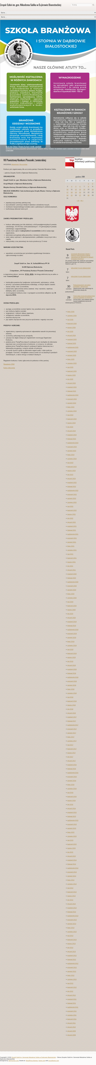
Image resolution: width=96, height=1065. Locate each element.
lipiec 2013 (70, 928)
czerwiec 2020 (72, 598)
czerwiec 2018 (72, 693)
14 (84, 189)
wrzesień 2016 (72, 777)
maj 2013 (70, 936)
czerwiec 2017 (72, 741)
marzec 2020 (71, 610)
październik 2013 (72, 916)
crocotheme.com (53, 1060)
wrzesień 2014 (72, 872)
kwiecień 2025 (72, 371)
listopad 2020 (71, 578)
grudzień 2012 (72, 955)
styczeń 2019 (71, 665)
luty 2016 (70, 804)
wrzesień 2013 (72, 920)
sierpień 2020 (71, 590)
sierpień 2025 (71, 355)
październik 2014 (72, 868)
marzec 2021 (71, 562)
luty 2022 (70, 518)
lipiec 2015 (70, 832)
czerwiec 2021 (72, 550)
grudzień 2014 (72, 860)
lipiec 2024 (70, 407)
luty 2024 (70, 427)
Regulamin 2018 (9, 364)
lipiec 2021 (70, 546)
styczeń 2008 (71, 1035)
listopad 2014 (71, 864)
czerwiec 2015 (72, 836)
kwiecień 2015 (72, 844)
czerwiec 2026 (72, 315)
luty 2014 (70, 900)
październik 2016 (72, 773)
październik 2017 (72, 725)
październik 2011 (72, 1007)
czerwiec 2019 (72, 645)
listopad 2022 (71, 486)
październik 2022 (72, 490)
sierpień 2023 (71, 451)
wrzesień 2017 (72, 729)
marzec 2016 (71, 800)
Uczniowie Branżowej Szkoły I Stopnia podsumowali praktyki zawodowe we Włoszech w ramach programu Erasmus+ (82, 256)
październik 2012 (72, 963)
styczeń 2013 (71, 951)
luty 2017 (70, 757)
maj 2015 (70, 840)
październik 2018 (72, 677)
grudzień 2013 (72, 908)
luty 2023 (70, 474)
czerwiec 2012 (72, 979)
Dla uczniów (23, 164)
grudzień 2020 (72, 574)
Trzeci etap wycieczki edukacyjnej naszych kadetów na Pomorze (84, 296)
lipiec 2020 (70, 594)
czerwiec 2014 (72, 884)
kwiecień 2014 (72, 892)
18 (71, 192)
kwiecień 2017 (72, 749)
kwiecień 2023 (72, 467)
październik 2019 (72, 629)
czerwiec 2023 (72, 459)
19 (76, 192)
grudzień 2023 (72, 435)
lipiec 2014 (70, 880)
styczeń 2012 (71, 995)
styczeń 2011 (71, 1023)
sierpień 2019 (71, 637)
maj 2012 (70, 983)
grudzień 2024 (72, 387)
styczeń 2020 (71, 618)
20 (80, 192)
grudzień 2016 (72, 765)
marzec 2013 (71, 943)
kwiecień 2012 (72, 987)
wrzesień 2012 (72, 967)
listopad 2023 (71, 439)
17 (67, 192)
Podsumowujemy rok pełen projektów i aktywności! (82, 285)
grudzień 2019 (72, 622)
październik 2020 (72, 582)
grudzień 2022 (72, 482)
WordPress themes (32, 1060)
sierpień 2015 (71, 828)
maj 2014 (70, 888)
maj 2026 (70, 319)
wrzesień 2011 (72, 1011)
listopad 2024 (71, 391)
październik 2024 (72, 395)
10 (67, 189)
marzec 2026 (71, 327)
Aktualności (15, 164)
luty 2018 (70, 709)
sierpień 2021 (71, 542)
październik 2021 (72, 534)
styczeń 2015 (71, 856)
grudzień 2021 (72, 526)
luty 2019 (70, 661)
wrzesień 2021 (72, 538)
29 (88, 195)
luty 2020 (70, 614)
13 (80, 189)
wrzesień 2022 (72, 494)
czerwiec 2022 (72, 502)
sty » (81, 200)
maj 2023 (70, 463)
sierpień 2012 (71, 971)
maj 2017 (70, 745)
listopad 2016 (71, 769)
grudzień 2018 (72, 669)
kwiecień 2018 (72, 701)
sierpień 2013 (71, 924)
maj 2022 (70, 506)
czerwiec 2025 (72, 363)
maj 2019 (70, 649)
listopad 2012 (71, 959)
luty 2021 (70, 566)
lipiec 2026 (70, 311)
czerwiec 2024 (72, 411)
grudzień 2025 (72, 339)
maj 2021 (70, 554)
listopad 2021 (71, 530)
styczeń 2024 (71, 431)
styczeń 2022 (71, 522)
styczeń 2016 (71, 808)
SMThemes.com (13, 1060)
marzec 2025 (71, 375)
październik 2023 (72, 443)
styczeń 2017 (71, 761)
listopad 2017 (71, 721)
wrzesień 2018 (72, 681)
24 (67, 195)
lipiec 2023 (70, 455)
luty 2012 (70, 991)
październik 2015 (72, 820)
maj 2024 (70, 415)
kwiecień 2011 (71, 1019)
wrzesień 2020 (72, 586)
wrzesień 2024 (72, 399)
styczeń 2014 (71, 904)
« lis (78, 200)
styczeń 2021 (71, 570)
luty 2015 (70, 852)
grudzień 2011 (71, 999)
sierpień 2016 (71, 781)
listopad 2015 (71, 816)
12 (76, 189)
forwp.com (42, 1060)
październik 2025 (72, 347)
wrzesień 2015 (72, 824)
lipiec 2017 (70, 737)
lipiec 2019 (70, 641)
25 (71, 195)
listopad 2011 (71, 1003)
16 (93, 189)
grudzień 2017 (72, 717)
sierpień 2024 (71, 403)
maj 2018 (70, 697)
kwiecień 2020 (72, 606)
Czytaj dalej (9, 150)
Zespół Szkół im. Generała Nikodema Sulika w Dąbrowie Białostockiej (34, 1057)
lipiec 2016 (70, 784)
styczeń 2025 (71, 383)
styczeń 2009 (71, 1031)
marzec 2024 (71, 423)
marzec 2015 (71, 848)
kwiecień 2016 (72, 796)
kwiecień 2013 (72, 939)
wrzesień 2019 (72, 633)
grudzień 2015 (72, 812)
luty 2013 (70, 947)
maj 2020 (70, 602)
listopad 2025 (71, 343)
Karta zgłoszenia (9, 368)
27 (80, 195)
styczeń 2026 (71, 335)
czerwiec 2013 (72, 932)
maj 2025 (70, 367)
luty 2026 (70, 331)
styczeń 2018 (71, 713)
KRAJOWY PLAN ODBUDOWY (81, 268)
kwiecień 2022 (72, 510)
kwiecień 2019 (72, 653)
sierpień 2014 (71, 876)
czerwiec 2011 (71, 1015)
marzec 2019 (71, 657)
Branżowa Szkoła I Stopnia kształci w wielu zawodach (23, 146)
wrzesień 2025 (72, 351)
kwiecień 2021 (72, 558)
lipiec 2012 (70, 975)
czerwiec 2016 (72, 788)
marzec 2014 (71, 896)
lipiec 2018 (70, 689)
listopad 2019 (71, 625)
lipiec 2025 (70, 359)
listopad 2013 (71, 912)
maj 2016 (70, 792)
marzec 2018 (71, 705)
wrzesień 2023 (72, 447)
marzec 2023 (71, 470)
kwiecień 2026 (72, 323)
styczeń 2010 (71, 1027)
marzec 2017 (71, 753)
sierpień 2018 (71, 685)
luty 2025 (70, 379)
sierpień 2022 (71, 498)
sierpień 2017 (71, 733)
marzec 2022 (71, 514)
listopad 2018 (71, 673)
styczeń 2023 (71, 478)
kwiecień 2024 (72, 419)
